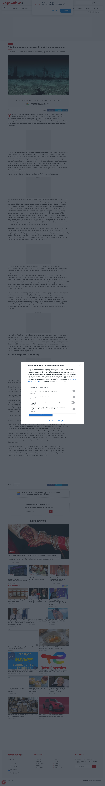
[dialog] (52, 393)
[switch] (73, 391)
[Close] (80, 365)
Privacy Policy (61, 420)
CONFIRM (41, 415)
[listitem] (52, 387)
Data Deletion (43, 420)
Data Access (52, 420)
